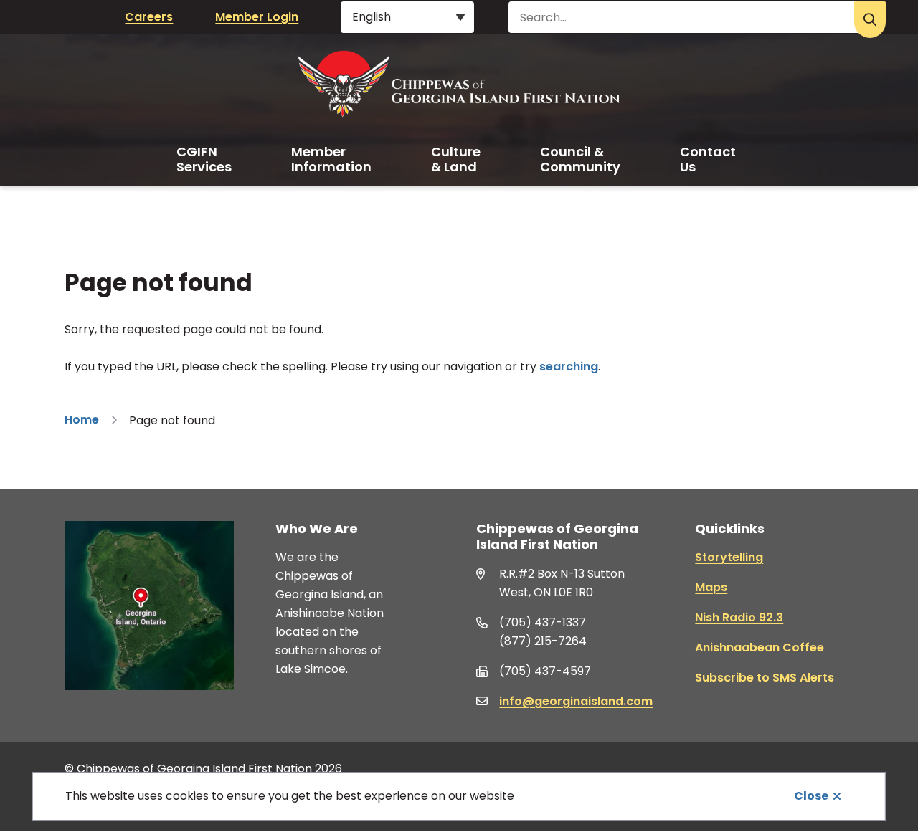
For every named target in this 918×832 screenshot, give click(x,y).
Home (82, 419)
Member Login (256, 17)
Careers (149, 17)
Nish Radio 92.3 (739, 617)
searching (568, 366)
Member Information (331, 159)
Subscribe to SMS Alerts (764, 677)
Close (811, 796)
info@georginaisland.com (576, 701)
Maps (711, 587)
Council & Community (580, 159)
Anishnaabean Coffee (759, 647)
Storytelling (729, 557)
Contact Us (708, 159)
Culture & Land (456, 159)
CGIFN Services (204, 159)
